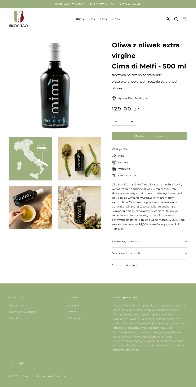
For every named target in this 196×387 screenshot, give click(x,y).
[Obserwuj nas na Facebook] (11, 363)
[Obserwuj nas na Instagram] (21, 363)
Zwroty (72, 312)
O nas (115, 18)
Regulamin (16, 305)
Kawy (104, 18)
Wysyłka (73, 305)
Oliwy (80, 18)
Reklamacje (75, 318)
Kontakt (14, 318)
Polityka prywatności (23, 312)
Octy (92, 18)
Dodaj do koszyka (149, 136)
